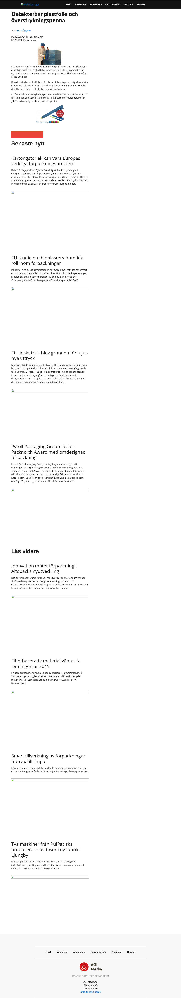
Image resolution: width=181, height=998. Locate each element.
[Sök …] (165, 4)
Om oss (141, 4)
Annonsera (96, 4)
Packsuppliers (112, 4)
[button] (14, 134)
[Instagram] (97, 939)
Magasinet (80, 4)
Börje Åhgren (24, 30)
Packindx (128, 4)
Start (69, 4)
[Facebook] (84, 939)
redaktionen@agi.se (90, 992)
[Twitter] (90, 939)
